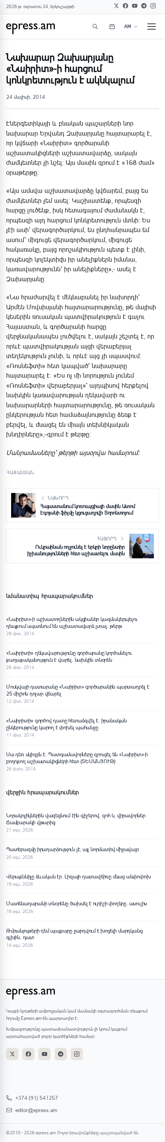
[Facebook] (125, 5)
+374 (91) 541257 (36, 1097)
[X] (116, 5)
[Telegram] (144, 5)
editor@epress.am (36, 1110)
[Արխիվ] (112, 26)
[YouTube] (134, 5)
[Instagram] (153, 5)
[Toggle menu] (151, 26)
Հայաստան (21, 472)
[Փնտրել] (95, 26)
